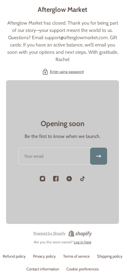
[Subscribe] (98, 156)
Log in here (82, 242)
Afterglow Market (62, 9)
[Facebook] (55, 178)
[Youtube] (69, 178)
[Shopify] (80, 233)
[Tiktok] (82, 178)
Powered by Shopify (49, 233)
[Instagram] (42, 178)
